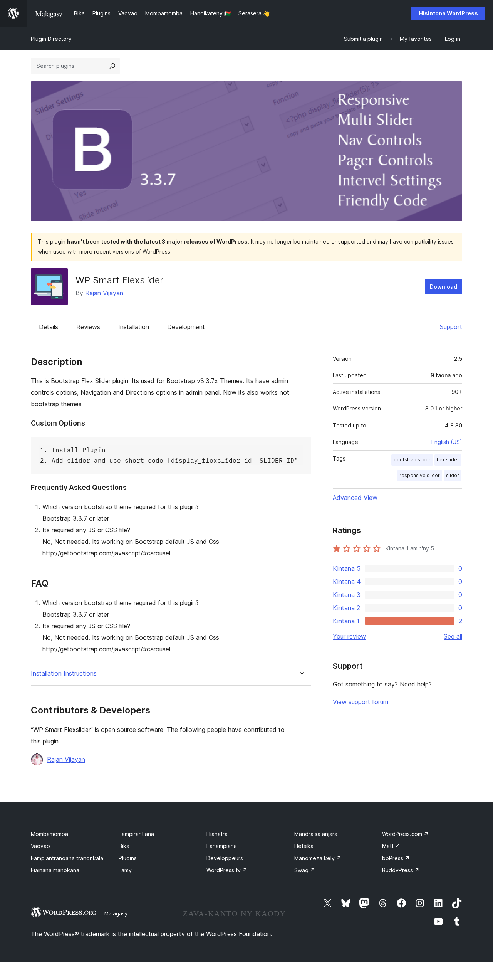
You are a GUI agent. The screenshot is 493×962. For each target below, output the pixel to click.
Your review (349, 636)
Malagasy (115, 913)
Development (186, 327)
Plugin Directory (51, 38)
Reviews (88, 327)
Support (451, 327)
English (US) (446, 442)
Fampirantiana (136, 834)
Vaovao (40, 846)
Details (48, 327)
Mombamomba (49, 834)
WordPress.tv (226, 870)
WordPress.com (405, 834)
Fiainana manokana (55, 870)
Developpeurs (224, 858)
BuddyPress (400, 870)
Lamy (125, 870)
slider (452, 475)
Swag (304, 870)
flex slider (448, 459)
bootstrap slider (412, 459)
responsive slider (419, 475)
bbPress (396, 858)
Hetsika (304, 846)
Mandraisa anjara (315, 834)
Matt (391, 846)
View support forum (360, 702)
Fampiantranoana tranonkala (67, 858)
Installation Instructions (64, 673)
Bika (124, 846)
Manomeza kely (317, 858)
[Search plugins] (112, 66)
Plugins (128, 858)
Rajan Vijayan (104, 293)
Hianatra (217, 834)
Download (443, 286)
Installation (133, 327)
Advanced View (355, 497)
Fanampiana (221, 846)
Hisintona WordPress (448, 13)
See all (453, 636)
